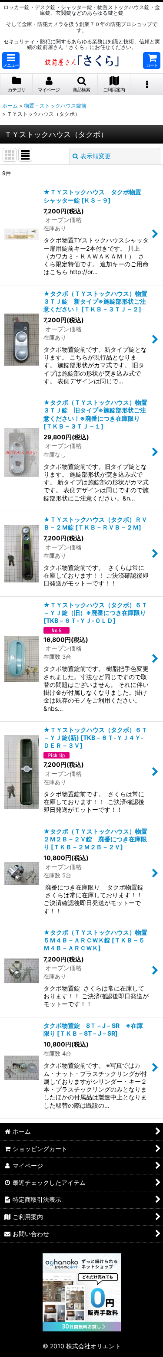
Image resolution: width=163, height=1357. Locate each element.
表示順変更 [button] (95, 156)
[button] (11, 60)
